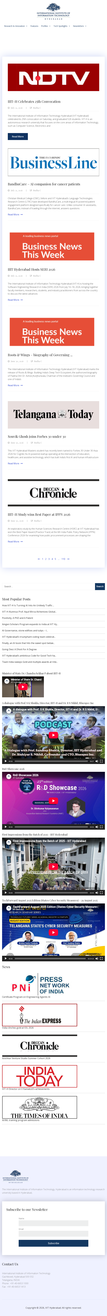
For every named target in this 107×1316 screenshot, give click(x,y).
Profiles (44, 26)
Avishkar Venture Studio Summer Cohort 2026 (26, 1058)
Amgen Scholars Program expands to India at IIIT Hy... (30, 624)
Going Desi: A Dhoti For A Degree (19, 649)
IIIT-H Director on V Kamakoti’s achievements (26, 1088)
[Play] (5, 761)
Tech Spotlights (60, 26)
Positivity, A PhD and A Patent (17, 618)
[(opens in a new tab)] (53, 65)
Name (21, 1218)
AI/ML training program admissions (20, 1120)
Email (21, 1229)
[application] (53, 735)
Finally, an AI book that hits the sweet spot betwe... (28, 643)
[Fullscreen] (101, 761)
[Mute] (96, 761)
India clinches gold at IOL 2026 (18, 1027)
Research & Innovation (14, 26)
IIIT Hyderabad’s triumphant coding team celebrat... (28, 636)
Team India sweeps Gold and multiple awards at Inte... (30, 661)
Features (34, 26)
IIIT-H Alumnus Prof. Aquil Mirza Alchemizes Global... (29, 611)
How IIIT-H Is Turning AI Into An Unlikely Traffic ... (28, 605)
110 (63, 559)
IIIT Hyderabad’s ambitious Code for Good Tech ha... (29, 655)
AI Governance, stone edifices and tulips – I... (25, 630)
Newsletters (78, 26)
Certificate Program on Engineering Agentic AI (26, 996)
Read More (18, 136)
